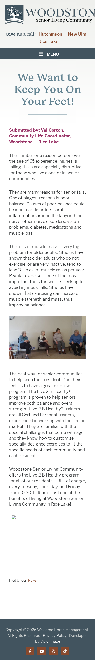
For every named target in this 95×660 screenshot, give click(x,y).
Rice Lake (48, 41)
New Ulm (77, 34)
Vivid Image (50, 641)
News (32, 580)
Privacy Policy (55, 635)
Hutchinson (50, 34)
